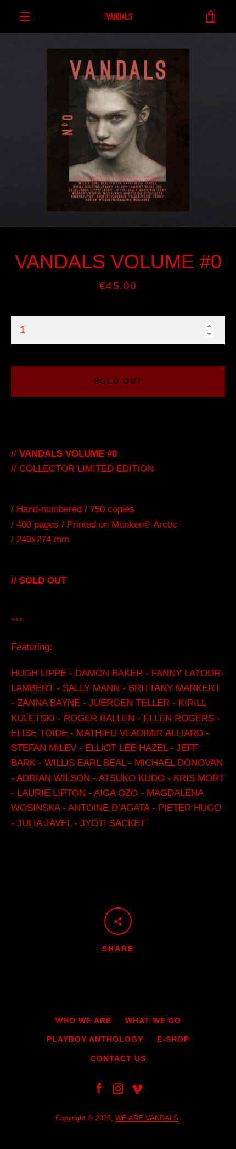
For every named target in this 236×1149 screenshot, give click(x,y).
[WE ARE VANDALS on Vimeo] (137, 1088)
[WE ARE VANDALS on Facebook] (98, 1088)
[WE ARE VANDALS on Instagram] (118, 1088)
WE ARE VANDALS (146, 1118)
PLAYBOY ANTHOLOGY (95, 1039)
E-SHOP (173, 1039)
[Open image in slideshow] (118, 130)
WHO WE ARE (83, 1020)
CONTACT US (118, 1058)
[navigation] (24, 16)
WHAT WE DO (153, 1020)
